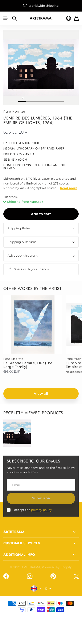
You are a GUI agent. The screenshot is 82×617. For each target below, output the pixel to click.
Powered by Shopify (57, 567)
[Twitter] (76, 576)
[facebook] (6, 576)
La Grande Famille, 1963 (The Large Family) (27, 365)
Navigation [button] (5, 18)
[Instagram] (29, 576)
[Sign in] (68, 18)
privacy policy (41, 510)
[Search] (14, 18)
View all (41, 394)
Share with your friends (31, 269)
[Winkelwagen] (76, 18)
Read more (68, 188)
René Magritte (14, 111)
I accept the (32, 510)
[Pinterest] (53, 576)
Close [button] (41, 532)
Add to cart (41, 214)
